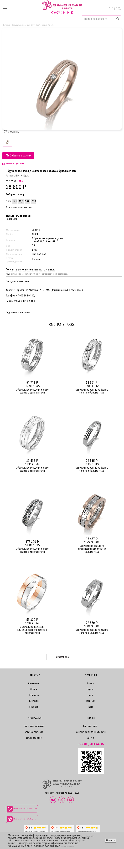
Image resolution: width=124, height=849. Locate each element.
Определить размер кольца (19, 207)
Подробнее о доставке (18, 312)
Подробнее (11, 218)
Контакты (34, 701)
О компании (33, 683)
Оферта (90, 737)
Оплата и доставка (34, 732)
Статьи (33, 689)
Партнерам (34, 695)
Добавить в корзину (20, 155)
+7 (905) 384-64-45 (62, 12)
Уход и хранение (34, 737)
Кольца (90, 683)
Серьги (90, 689)
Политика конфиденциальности (90, 732)
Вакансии (33, 706)
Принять (110, 840)
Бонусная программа (34, 726)
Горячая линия (90, 726)
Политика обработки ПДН (46, 845)
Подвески (90, 701)
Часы (90, 706)
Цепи (90, 695)
